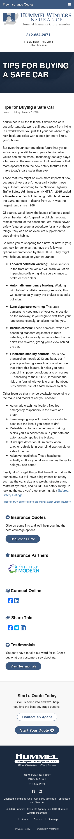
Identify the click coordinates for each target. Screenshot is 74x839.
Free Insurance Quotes (18, 4)
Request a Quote (23, 538)
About (24, 819)
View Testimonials (23, 666)
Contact (38, 819)
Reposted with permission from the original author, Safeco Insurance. (37, 501)
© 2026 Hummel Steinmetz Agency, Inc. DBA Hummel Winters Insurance (37, 810)
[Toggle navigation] (69, 4)
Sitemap (53, 819)
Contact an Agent (37, 716)
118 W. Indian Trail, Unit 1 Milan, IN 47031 (37, 776)
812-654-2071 (38, 34)
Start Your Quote (34, 730)
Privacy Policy (22, 828)
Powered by (47, 828)
